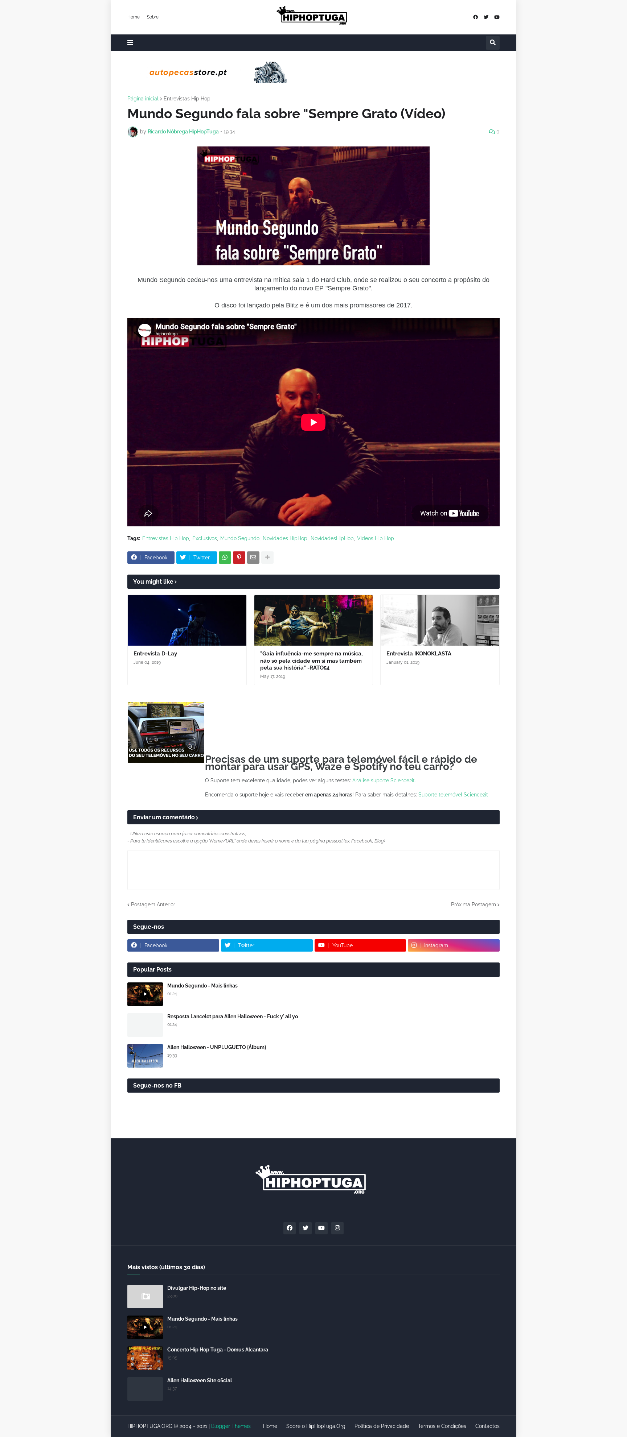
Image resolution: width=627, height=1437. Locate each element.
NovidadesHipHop (332, 538)
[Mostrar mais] (267, 557)
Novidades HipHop (285, 538)
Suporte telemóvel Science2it (453, 795)
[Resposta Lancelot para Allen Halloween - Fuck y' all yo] (145, 1025)
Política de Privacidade (382, 1426)
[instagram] (337, 1228)
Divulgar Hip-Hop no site (196, 1288)
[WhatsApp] (225, 557)
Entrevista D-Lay (155, 653)
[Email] (253, 557)
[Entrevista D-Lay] (187, 620)
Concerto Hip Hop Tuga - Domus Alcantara (217, 1350)
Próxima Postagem (473, 904)
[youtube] (497, 17)
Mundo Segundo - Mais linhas (202, 986)
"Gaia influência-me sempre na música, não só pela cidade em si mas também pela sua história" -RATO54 (311, 660)
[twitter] (486, 17)
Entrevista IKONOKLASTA (418, 653)
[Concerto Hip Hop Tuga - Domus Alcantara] (145, 1358)
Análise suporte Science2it (383, 780)
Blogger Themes (231, 1426)
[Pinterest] (239, 557)
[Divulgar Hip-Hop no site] (145, 1296)
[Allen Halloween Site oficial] (145, 1389)
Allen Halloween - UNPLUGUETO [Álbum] (216, 1047)
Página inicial (143, 98)
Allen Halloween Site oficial (199, 1380)
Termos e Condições (442, 1426)
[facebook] (475, 17)
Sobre (153, 17)
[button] (130, 42)
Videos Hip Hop (375, 538)
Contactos (487, 1426)
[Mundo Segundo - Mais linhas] (145, 994)
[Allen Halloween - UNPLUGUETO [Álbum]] (145, 1056)
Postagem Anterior (153, 904)
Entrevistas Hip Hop (187, 98)
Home (133, 17)
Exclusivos (204, 538)
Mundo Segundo (239, 538)
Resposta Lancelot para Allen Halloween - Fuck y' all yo (232, 1016)
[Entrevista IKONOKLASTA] (440, 620)
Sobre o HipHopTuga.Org (315, 1426)
